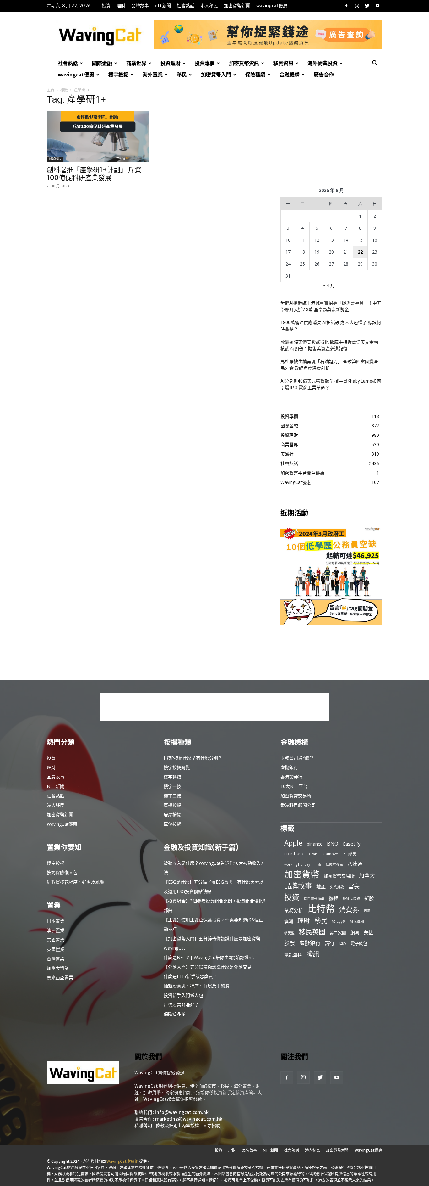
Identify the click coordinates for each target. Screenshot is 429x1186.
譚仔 (330, 943)
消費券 (349, 909)
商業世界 (136, 63)
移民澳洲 (357, 921)
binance (315, 844)
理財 (121, 5)
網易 (354, 933)
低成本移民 (334, 864)
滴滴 (366, 910)
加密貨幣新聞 (237, 5)
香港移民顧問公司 (298, 805)
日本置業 (55, 921)
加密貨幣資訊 (244, 63)
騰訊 (312, 953)
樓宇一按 (172, 786)
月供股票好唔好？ (181, 1005)
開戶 (342, 943)
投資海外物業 (314, 899)
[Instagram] (356, 5)
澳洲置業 (55, 930)
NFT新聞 (163, 5)
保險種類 (255, 74)
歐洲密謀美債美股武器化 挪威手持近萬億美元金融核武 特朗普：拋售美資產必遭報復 (329, 345)
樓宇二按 (172, 796)
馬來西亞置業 (60, 978)
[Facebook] (346, 5)
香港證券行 (291, 777)
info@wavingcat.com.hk (182, 1112)
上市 (317, 864)
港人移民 (209, 5)
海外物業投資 (322, 63)
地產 (321, 886)
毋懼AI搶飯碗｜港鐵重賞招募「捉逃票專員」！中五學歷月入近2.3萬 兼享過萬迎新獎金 (330, 306)
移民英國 (312, 931)
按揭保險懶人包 (62, 872)
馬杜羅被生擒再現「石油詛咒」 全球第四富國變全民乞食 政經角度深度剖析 (329, 365)
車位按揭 (172, 824)
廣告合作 (324, 74)
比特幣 (321, 908)
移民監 (289, 933)
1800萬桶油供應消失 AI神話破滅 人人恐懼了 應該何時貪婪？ (330, 326)
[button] (374, 64)
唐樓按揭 (172, 805)
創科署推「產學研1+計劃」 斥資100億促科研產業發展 (94, 174)
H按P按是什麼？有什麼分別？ (193, 758)
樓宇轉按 (172, 777)
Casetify (352, 843)
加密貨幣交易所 (295, 796)
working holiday (297, 864)
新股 (369, 898)
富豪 (354, 886)
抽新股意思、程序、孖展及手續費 (197, 986)
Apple (293, 843)
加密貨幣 (301, 874)
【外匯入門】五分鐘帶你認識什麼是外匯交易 (208, 967)
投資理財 (170, 63)
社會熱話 (185, 5)
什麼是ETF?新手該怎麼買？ (190, 976)
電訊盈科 (293, 955)
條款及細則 (167, 1125)
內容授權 (190, 1125)
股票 (289, 943)
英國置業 (55, 949)
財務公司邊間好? (296, 758)
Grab (313, 854)
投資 (106, 5)
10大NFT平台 (293, 786)
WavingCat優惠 (271, 5)
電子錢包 (359, 943)
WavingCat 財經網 (122, 1161)
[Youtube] (377, 5)
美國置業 (55, 940)
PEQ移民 (349, 854)
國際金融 (102, 63)
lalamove (330, 854)
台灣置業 (55, 959)
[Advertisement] (331, 135)
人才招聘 (211, 1125)
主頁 (50, 90)
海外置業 (153, 74)
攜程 (333, 898)
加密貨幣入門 (216, 74)
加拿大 (367, 875)
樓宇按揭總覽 (177, 767)
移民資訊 (283, 63)
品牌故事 (140, 5)
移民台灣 (339, 921)
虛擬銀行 (289, 767)
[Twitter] (367, 5)
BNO (332, 843)
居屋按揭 (172, 815)
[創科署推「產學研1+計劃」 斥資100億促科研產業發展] (98, 136)
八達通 (354, 864)
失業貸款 (337, 887)
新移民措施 (351, 899)
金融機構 (290, 74)
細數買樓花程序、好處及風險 (75, 882)
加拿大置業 (58, 968)
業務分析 (293, 910)
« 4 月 (329, 285)
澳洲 (288, 921)
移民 (182, 74)
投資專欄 (205, 63)
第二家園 (338, 933)
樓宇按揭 (118, 74)
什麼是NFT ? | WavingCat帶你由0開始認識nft (209, 957)
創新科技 (55, 159)
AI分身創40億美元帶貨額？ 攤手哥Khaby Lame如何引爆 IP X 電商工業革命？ (330, 384)
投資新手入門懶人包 (183, 995)
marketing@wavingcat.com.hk (188, 1119)
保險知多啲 (175, 1014)
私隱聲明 (143, 1125)
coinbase (294, 853)
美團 (369, 932)
